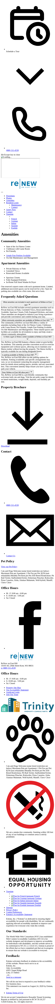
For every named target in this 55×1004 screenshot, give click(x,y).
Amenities (10, 200)
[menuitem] (30, 196)
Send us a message (13, 977)
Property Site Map (13, 688)
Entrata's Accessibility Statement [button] (19, 914)
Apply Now (11, 210)
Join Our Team (12, 694)
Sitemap (9, 908)
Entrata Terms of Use (14, 993)
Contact (14, 207)
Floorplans (10, 196)
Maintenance (16, 205)
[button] (30, 762)
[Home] (24, 189)
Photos (9, 198)
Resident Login (12, 203)
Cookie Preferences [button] (14, 912)
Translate (9, 214)
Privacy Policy (12, 910)
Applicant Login (12, 692)
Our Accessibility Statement (17, 690)
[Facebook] (30, 648)
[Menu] (2, 192)
